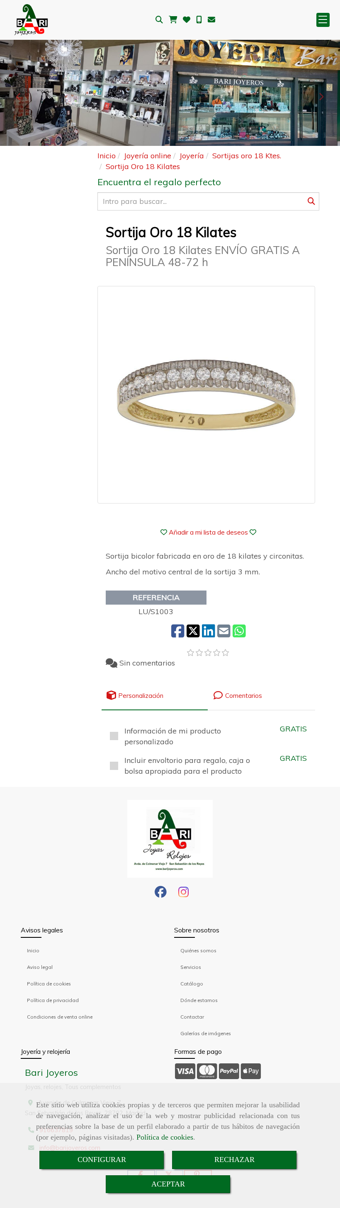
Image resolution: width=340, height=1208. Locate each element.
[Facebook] (161, 894)
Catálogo (191, 983)
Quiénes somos (198, 950)
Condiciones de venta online (59, 1017)
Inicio (33, 950)
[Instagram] (183, 894)
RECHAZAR (234, 1159)
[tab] (155, 695)
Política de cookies (164, 1137)
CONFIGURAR (102, 1159)
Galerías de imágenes (205, 1033)
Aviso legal (40, 967)
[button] (208, 532)
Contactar (192, 1017)
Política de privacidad (53, 1000)
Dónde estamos (199, 1000)
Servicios (190, 967)
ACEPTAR (168, 1184)
